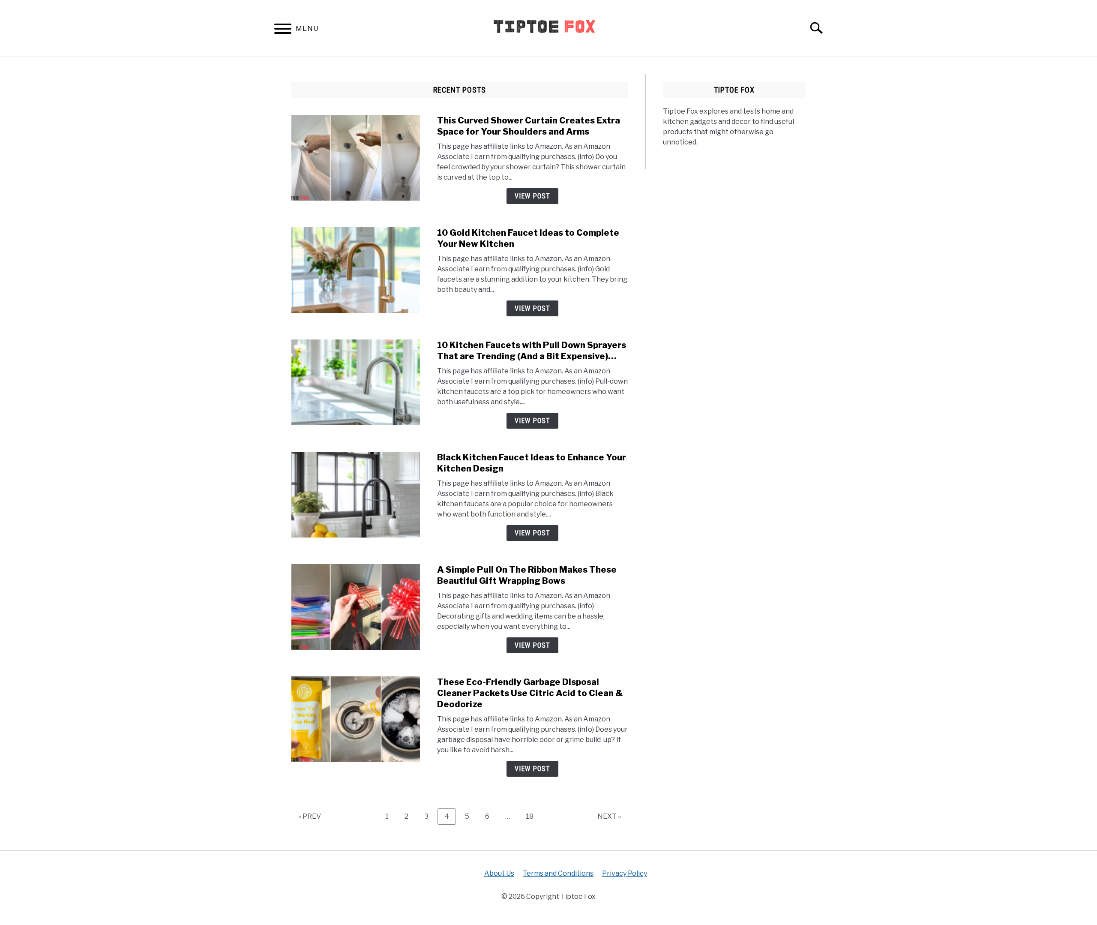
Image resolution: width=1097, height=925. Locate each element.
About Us (499, 873)
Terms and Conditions (558, 873)
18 (532, 816)
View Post (532, 196)
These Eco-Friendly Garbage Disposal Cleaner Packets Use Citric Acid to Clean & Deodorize (530, 693)
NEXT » (609, 816)
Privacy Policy (624, 873)
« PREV (309, 816)
